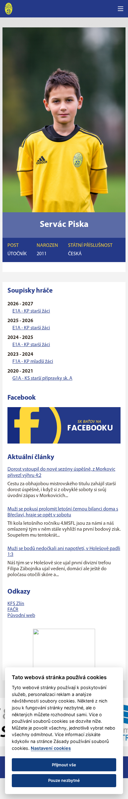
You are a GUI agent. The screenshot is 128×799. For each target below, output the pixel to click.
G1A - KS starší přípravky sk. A (42, 378)
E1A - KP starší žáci (31, 311)
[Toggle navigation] (121, 9)
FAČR (12, 609)
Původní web (21, 615)
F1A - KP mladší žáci (32, 361)
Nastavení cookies (51, 748)
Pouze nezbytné (64, 780)
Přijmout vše (64, 764)
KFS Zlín (15, 603)
